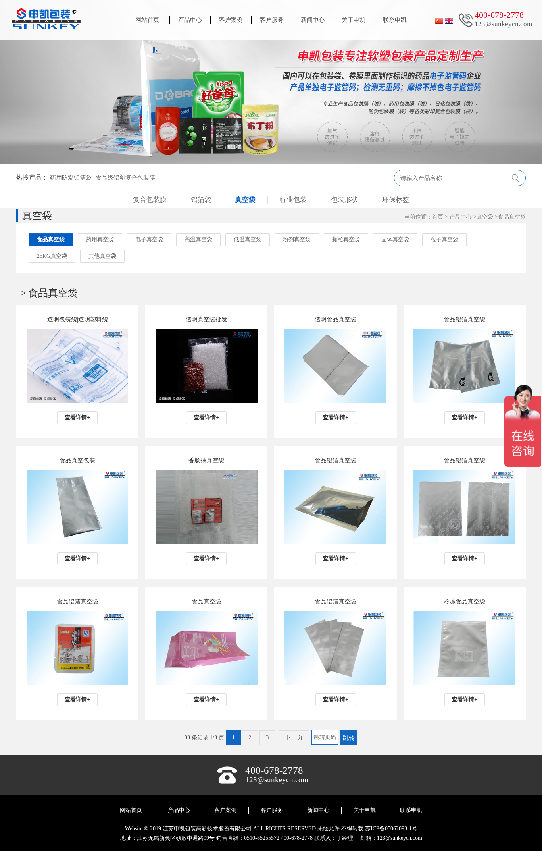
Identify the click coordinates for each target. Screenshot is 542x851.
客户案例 (231, 20)
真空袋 (245, 199)
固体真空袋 (395, 239)
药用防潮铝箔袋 (71, 177)
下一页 (294, 737)
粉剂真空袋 (297, 239)
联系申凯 (395, 20)
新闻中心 (313, 20)
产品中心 (190, 20)
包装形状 (344, 199)
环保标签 (395, 199)
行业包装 (293, 199)
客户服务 (272, 20)
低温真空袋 (247, 239)
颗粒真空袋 (346, 239)
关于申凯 (353, 20)
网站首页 (147, 20)
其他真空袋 (102, 256)
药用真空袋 (100, 239)
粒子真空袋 (444, 239)
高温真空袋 (198, 239)
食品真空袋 (512, 217)
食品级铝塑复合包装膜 (125, 177)
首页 (437, 217)
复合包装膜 (150, 199)
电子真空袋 (149, 239)
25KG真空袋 (52, 256)
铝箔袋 (201, 199)
